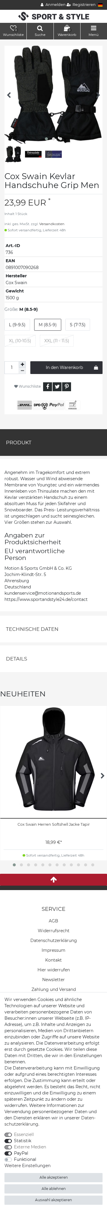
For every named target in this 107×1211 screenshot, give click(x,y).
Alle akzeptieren (54, 1177)
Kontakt (53, 960)
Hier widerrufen (53, 970)
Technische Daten (32, 629)
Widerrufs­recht (54, 930)
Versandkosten (51, 224)
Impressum (53, 950)
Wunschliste (29, 386)
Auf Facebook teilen (47, 386)
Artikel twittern (57, 386)
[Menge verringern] (22, 371)
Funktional (25, 1159)
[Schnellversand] (53, 16)
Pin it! (66, 386)
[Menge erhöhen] (22, 364)
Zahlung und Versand (54, 989)
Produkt (19, 442)
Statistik (22, 1140)
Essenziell (24, 1134)
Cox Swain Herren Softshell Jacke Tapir (54, 824)
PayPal (21, 1153)
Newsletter (53, 979)
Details (16, 659)
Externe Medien (30, 1147)
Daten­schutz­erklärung (53, 940)
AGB (53, 921)
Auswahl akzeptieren (53, 1200)
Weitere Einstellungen (27, 1165)
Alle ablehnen (54, 1188)
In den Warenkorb (64, 367)
